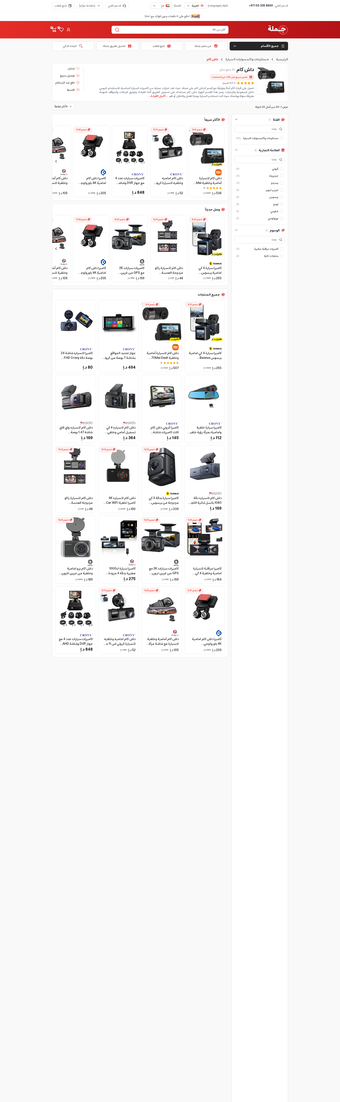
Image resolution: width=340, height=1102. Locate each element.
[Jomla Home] (278, 29)
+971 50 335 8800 (261, 6)
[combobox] (195, 6)
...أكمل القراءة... (158, 96)
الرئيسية (282, 59)
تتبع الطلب (61, 5)
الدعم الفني (114, 5)
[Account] (68, 29)
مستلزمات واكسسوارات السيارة (247, 59)
